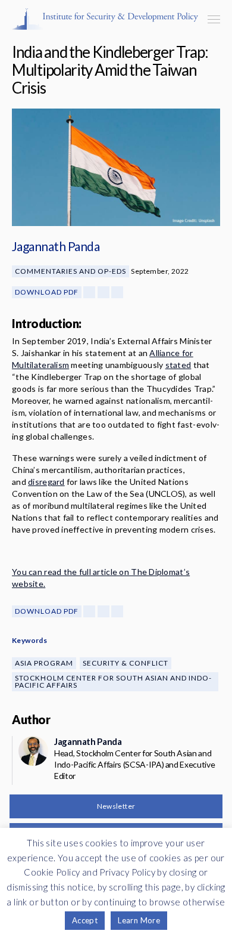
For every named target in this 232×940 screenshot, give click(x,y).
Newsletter (116, 806)
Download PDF (47, 291)
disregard (46, 482)
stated (178, 365)
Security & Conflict (125, 662)
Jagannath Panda (55, 246)
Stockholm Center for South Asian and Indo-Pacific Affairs (113, 681)
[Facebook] (89, 292)
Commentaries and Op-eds (70, 271)
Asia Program (44, 662)
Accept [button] (85, 920)
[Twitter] (103, 292)
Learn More (139, 920)
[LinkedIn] (117, 292)
